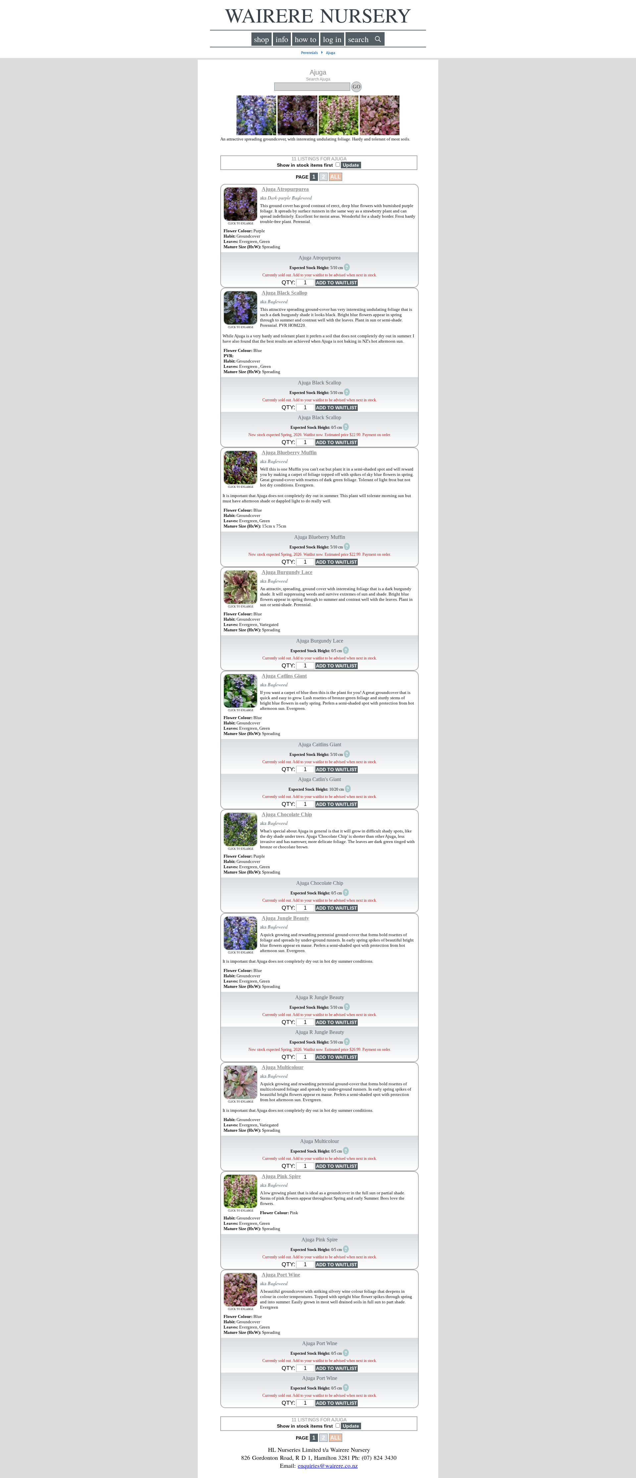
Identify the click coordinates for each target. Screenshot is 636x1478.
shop (261, 39)
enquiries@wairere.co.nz (328, 1465)
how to (305, 39)
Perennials (309, 53)
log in (332, 39)
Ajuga (330, 53)
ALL (335, 177)
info (282, 39)
